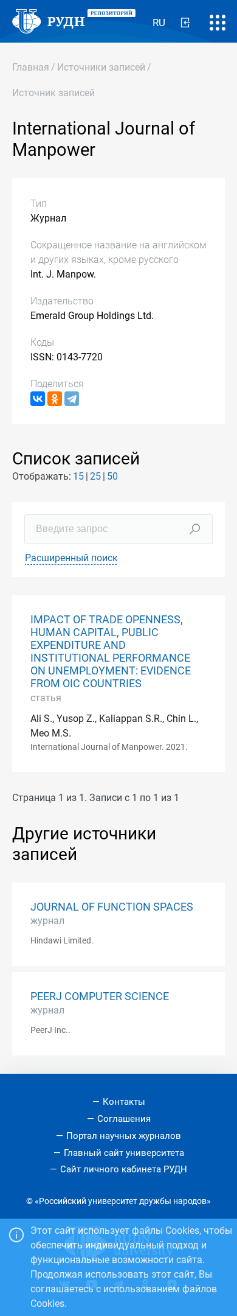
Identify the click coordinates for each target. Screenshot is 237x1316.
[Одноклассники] (54, 398)
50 (112, 476)
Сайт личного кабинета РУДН (123, 1169)
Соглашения (124, 1118)
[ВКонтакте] (37, 398)
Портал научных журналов (123, 1135)
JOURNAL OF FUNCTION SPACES (111, 907)
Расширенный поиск (71, 558)
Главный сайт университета (124, 1152)
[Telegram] (71, 398)
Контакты (124, 1101)
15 (78, 476)
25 (95, 476)
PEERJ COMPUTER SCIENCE (99, 996)
